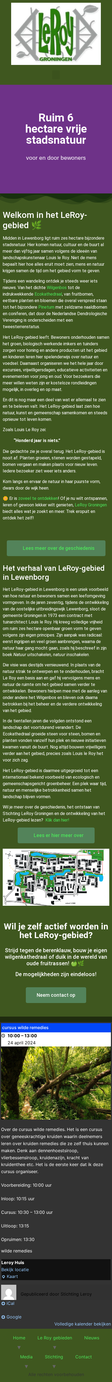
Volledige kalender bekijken (82, 1324)
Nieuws (91, 1337)
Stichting (54, 1356)
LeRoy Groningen (91, 504)
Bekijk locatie (15, 1269)
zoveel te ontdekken (38, 498)
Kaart (9, 1276)
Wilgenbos (57, 287)
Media (26, 1356)
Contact (83, 1356)
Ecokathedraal (48, 294)
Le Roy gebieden (55, 1337)
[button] (56, 74)
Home (19, 1337)
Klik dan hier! (57, 820)
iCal (10, 1303)
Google (14, 1317)
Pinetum (46, 307)
